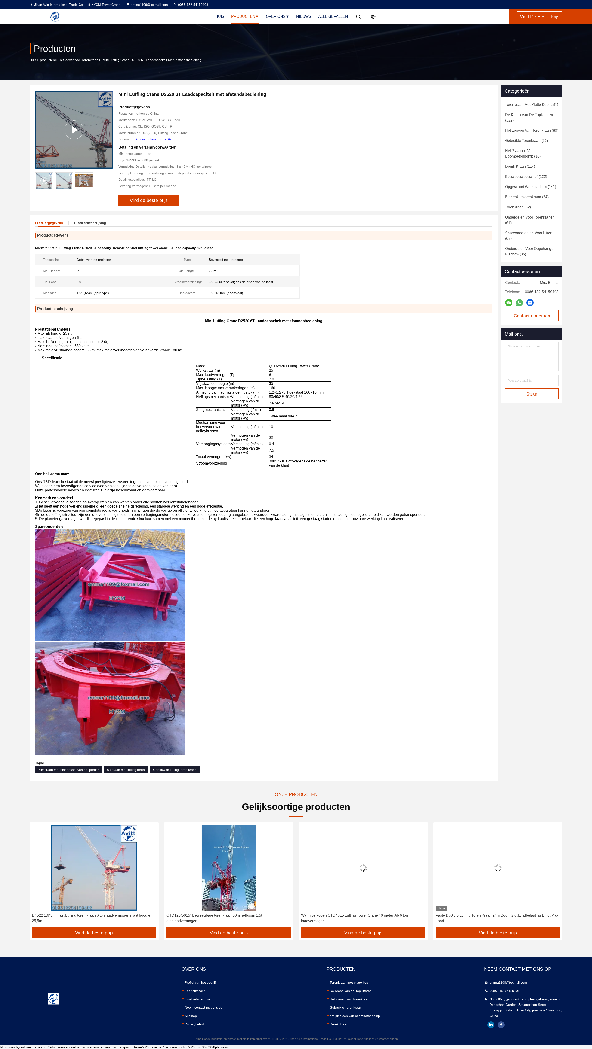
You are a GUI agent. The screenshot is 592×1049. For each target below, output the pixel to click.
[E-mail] (530, 303)
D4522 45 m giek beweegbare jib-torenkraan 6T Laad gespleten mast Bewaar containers (492, 918)
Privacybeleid (194, 1024)
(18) (523, 153)
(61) (530, 220)
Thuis (218, 16)
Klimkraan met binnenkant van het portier (68, 770)
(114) (520, 166)
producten (47, 60)
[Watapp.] (519, 302)
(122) (526, 177)
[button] (38, 876)
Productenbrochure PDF (153, 139)
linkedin (490, 1024)
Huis (33, 60)
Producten (243, 16)
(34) (527, 197)
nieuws (303, 16)
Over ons (276, 16)
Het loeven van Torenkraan (78, 60)
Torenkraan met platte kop (349, 982)
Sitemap (191, 1016)
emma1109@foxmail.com (149, 4)
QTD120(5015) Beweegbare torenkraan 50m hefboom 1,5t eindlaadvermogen (79, 918)
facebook (501, 1024)
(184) (531, 104)
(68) (528, 235)
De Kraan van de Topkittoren (351, 991)
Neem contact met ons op (203, 1007)
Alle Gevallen (333, 16)
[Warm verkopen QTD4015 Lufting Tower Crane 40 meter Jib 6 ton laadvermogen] (228, 868)
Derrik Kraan (339, 1024)
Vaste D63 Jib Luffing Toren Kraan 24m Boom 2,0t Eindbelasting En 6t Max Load (362, 918)
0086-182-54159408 (192, 4)
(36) (526, 141)
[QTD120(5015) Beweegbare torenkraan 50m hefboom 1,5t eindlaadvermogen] (94, 868)
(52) (518, 207)
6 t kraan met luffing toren (126, 770)
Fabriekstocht (195, 991)
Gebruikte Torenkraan (346, 1007)
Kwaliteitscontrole (197, 999)
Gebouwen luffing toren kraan (175, 770)
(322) (529, 117)
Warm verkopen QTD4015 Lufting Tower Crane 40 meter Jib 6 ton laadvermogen (219, 918)
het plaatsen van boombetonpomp (355, 1016)
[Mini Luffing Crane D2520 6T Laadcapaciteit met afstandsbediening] (74, 130)
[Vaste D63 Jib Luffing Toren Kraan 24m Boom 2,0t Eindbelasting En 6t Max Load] (363, 868)
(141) (530, 187)
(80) (531, 130)
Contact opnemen (532, 315)
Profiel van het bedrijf (200, 982)
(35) (530, 251)
